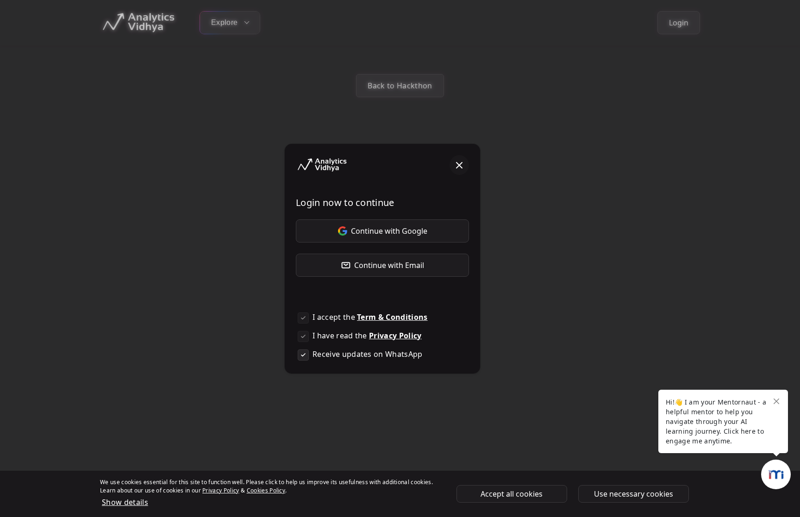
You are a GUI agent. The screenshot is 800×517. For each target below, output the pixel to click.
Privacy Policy (395, 335)
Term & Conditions (392, 317)
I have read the (367, 335)
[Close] (459, 165)
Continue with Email (389, 265)
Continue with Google (389, 231)
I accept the (370, 317)
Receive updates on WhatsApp (367, 354)
